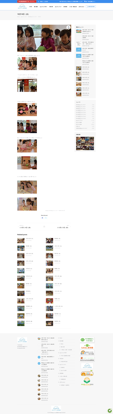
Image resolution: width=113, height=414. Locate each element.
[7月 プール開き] (87, 139)
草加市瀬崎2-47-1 (91, 1)
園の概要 (61, 340)
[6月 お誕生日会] (78, 143)
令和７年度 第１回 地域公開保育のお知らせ (87, 30)
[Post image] (20, 240)
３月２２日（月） (30, 253)
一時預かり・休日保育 (43, 1)
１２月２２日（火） (58, 306)
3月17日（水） (57, 253)
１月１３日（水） (30, 298)
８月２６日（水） (86, 67)
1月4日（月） (57, 298)
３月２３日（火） (58, 246)
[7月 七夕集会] (92, 139)
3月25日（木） (57, 238)
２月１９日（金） (58, 276)
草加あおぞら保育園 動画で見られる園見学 (87, 55)
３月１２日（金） (30, 261)
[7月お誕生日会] (83, 139)
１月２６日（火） (58, 291)
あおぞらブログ (63, 364)
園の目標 (63, 346)
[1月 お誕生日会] (87, 148)
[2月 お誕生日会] (83, 148)
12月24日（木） (29, 306)
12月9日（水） (57, 321)
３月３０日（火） (30, 238)
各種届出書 (63, 379)
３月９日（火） (29, 268)
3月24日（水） (29, 246)
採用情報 (61, 373)
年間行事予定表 (64, 361)
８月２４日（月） (86, 82)
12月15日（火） (57, 313)
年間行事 (61, 358)
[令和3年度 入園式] (92, 143)
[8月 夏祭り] (78, 139)
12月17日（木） (29, 313)
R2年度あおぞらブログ (23, 26)
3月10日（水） (57, 261)
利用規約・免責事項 (65, 385)
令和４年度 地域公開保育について (87, 49)
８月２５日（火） (86, 72)
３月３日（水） (29, 276)
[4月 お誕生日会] (87, 143)
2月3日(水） (28, 291)
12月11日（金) (29, 321)
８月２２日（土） (86, 88)
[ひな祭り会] (78, 148)
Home (61, 338)
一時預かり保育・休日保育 (66, 349)
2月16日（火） (29, 283)
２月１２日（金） (58, 283)
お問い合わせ (62, 382)
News (62, 343)
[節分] (92, 148)
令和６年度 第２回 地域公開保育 (87, 36)
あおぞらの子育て (63, 352)
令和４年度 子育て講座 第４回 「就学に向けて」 (88, 43)
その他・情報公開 (63, 376)
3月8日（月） (57, 268)
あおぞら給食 (63, 370)
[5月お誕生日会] (83, 143)
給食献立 (63, 367)
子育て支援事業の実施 (65, 355)
